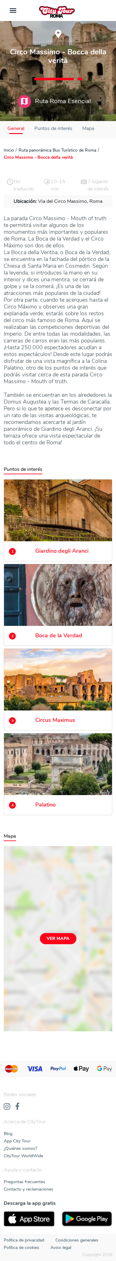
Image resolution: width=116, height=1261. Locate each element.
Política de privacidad (24, 1240)
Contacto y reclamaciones (28, 1189)
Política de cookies (21, 1248)
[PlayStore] (87, 1218)
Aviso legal (60, 1248)
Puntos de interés (53, 128)
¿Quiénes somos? (20, 1148)
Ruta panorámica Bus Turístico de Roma (57, 150)
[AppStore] (29, 1218)
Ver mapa (58, 938)
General (15, 128)
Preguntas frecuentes (24, 1182)
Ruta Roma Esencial (62, 101)
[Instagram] (7, 1107)
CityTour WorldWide (23, 1156)
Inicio (9, 150)
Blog (8, 1134)
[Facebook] (17, 1107)
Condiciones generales (76, 1240)
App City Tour (17, 1141)
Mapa (88, 128)
